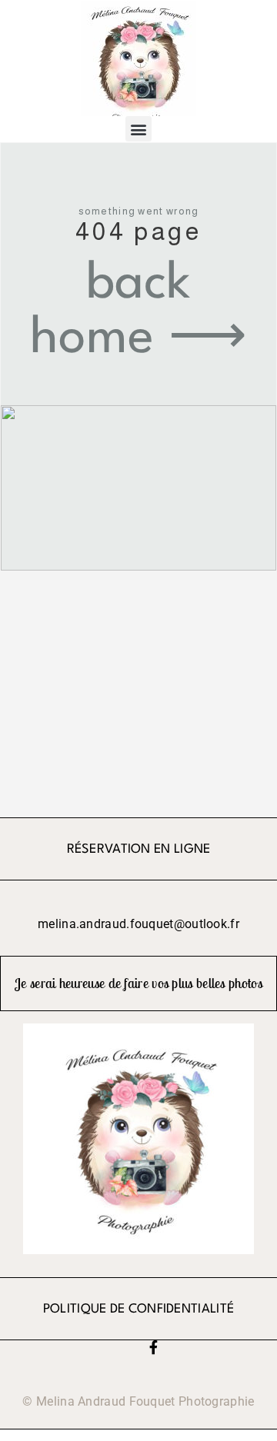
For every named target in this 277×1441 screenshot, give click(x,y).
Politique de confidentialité (138, 1309)
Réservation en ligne (139, 849)
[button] (138, 128)
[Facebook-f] (153, 1347)
